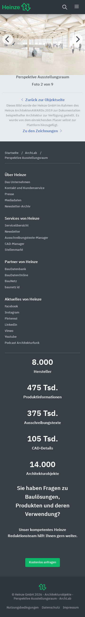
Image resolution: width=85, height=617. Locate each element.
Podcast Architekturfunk (22, 343)
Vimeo (9, 331)
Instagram (12, 312)
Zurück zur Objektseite (44, 100)
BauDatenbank (15, 269)
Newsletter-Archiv (17, 206)
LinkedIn (11, 324)
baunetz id (12, 287)
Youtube (11, 336)
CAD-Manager (14, 244)
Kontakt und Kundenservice (24, 188)
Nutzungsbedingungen (23, 607)
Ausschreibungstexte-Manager (26, 237)
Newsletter (12, 231)
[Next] (77, 39)
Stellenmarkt (14, 249)
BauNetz (11, 281)
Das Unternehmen (17, 182)
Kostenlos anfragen (42, 562)
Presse (9, 194)
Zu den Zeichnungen (41, 131)
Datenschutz (51, 607)
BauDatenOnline (16, 275)
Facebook (11, 306)
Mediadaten (13, 200)
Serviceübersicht (17, 225)
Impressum (71, 607)
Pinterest (11, 318)
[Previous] (7, 39)
